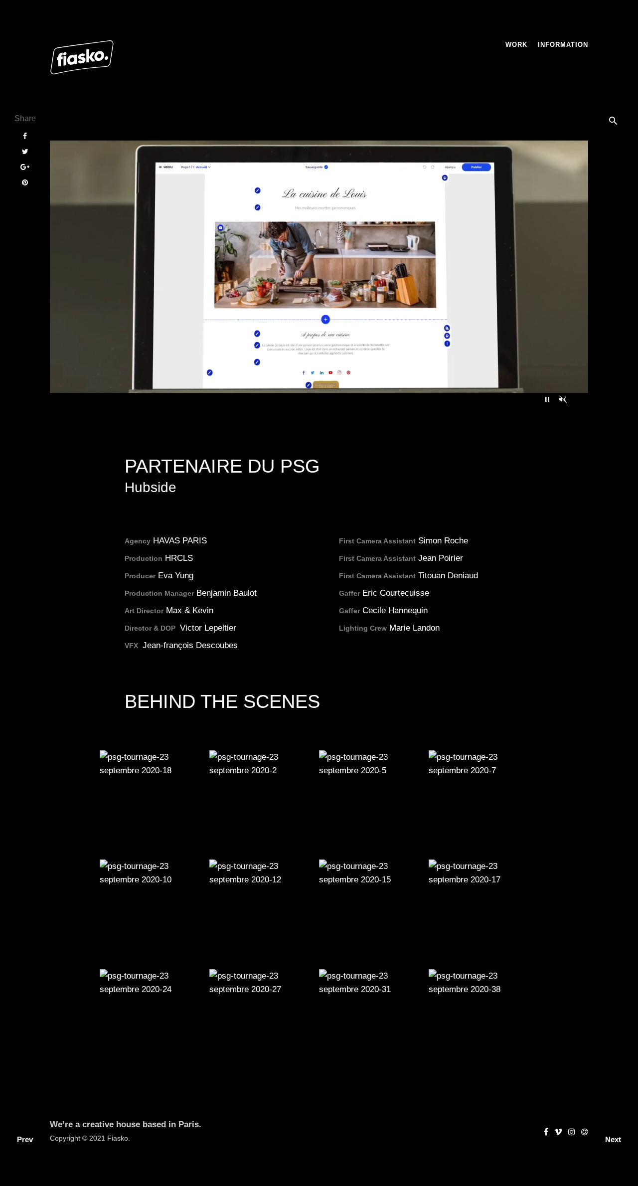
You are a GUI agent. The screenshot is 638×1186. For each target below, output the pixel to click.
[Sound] (562, 399)
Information (563, 44)
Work (516, 44)
